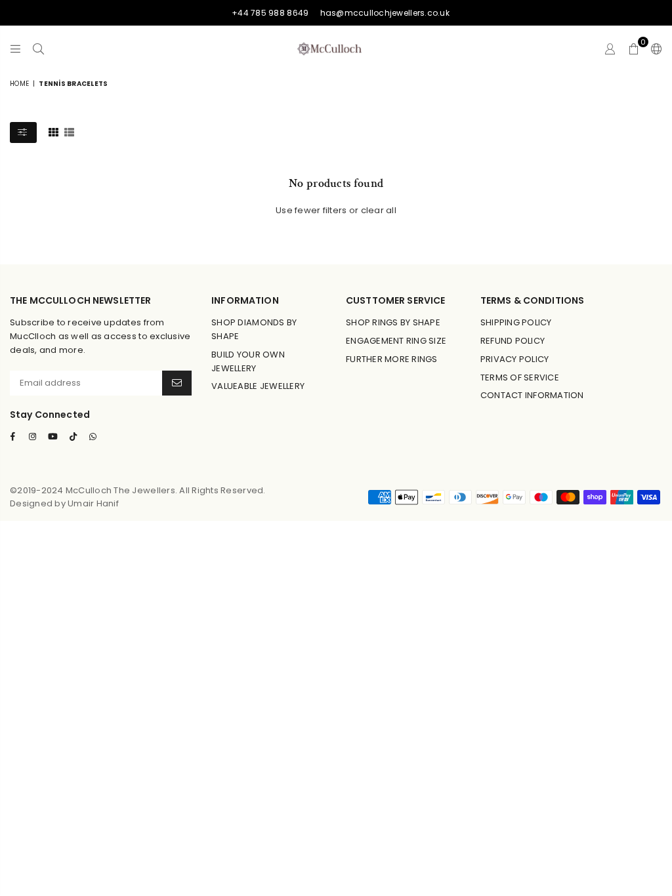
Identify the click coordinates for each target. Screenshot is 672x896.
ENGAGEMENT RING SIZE (396, 341)
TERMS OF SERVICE (519, 377)
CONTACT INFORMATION (532, 395)
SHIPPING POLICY (516, 322)
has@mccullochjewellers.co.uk (385, 12)
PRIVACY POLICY (514, 359)
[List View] (69, 131)
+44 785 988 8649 (270, 12)
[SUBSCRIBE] (177, 383)
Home (19, 84)
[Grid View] (53, 131)
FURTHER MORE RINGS (392, 359)
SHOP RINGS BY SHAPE (393, 322)
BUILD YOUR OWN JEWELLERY (248, 361)
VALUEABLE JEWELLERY (257, 386)
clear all (378, 210)
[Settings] (653, 48)
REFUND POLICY (512, 341)
